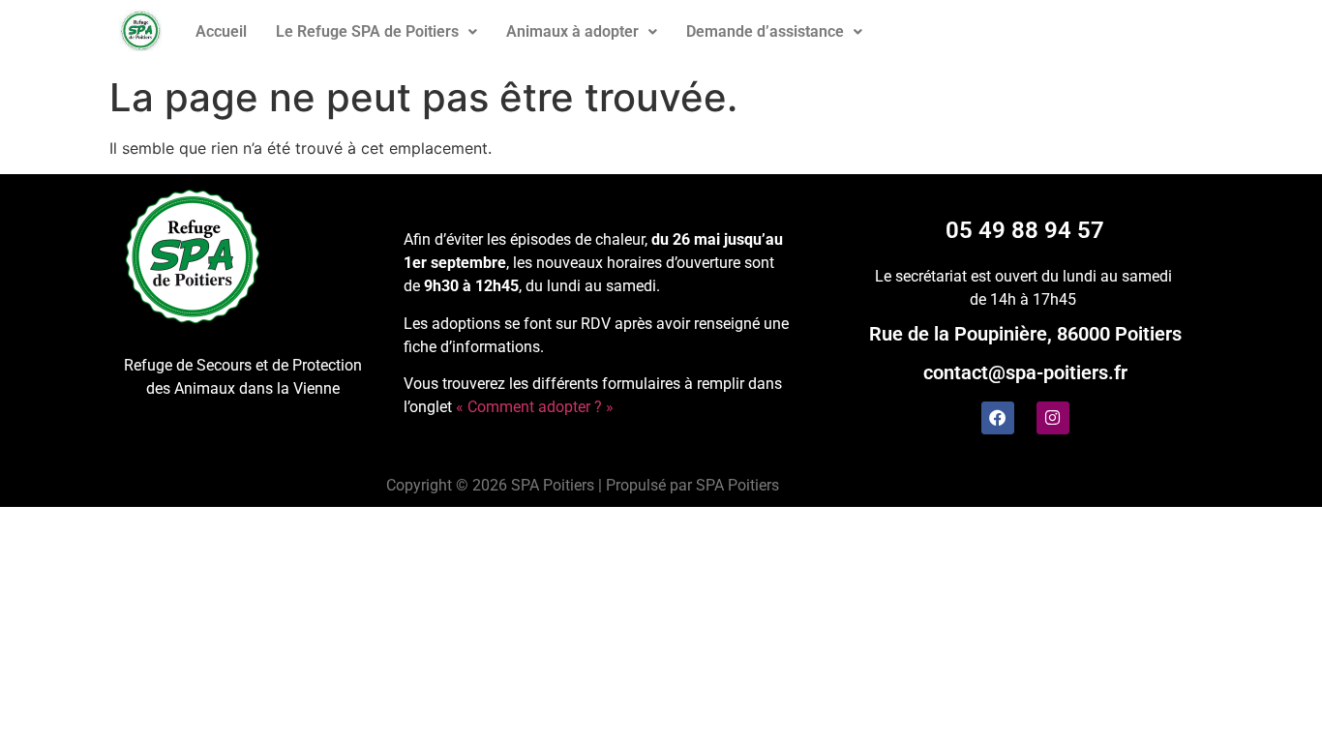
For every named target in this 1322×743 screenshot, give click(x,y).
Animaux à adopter (572, 31)
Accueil (221, 31)
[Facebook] (997, 417)
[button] (376, 32)
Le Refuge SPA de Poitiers (367, 31)
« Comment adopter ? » (535, 407)
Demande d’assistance (765, 31)
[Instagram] (1053, 417)
